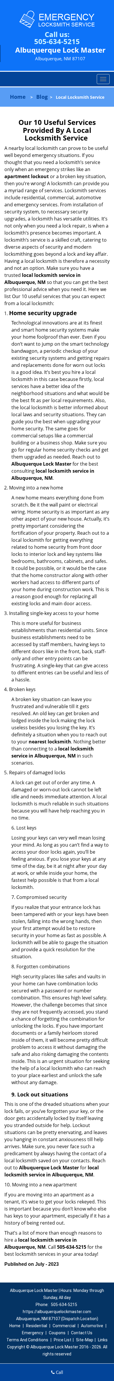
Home (18, 96)
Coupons (57, 1332)
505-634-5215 (57, 41)
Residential (36, 1325)
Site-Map (84, 1339)
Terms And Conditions (27, 1339)
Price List (62, 1339)
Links (103, 1339)
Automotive (92, 1325)
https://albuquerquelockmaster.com (57, 1311)
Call (59, 1372)
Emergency (32, 1332)
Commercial (64, 1325)
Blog (42, 96)
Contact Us (81, 1332)
